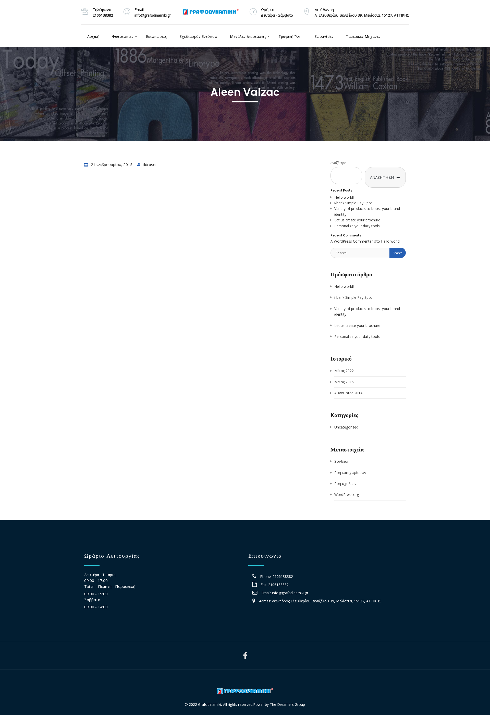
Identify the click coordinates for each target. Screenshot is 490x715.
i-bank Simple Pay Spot (353, 202)
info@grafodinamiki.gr (290, 592)
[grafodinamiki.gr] (210, 12)
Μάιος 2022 (344, 370)
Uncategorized (346, 427)
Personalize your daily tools (357, 225)
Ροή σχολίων (345, 483)
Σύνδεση (341, 461)
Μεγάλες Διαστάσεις (248, 36)
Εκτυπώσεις (156, 36)
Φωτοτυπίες (122, 36)
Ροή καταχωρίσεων (350, 472)
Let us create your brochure (357, 220)
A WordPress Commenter (351, 241)
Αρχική (93, 36)
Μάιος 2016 (344, 381)
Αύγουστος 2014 (348, 392)
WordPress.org (346, 494)
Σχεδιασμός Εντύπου (198, 36)
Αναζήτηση (338, 163)
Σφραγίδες (324, 36)
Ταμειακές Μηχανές (363, 36)
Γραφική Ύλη (290, 36)
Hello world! (344, 197)
